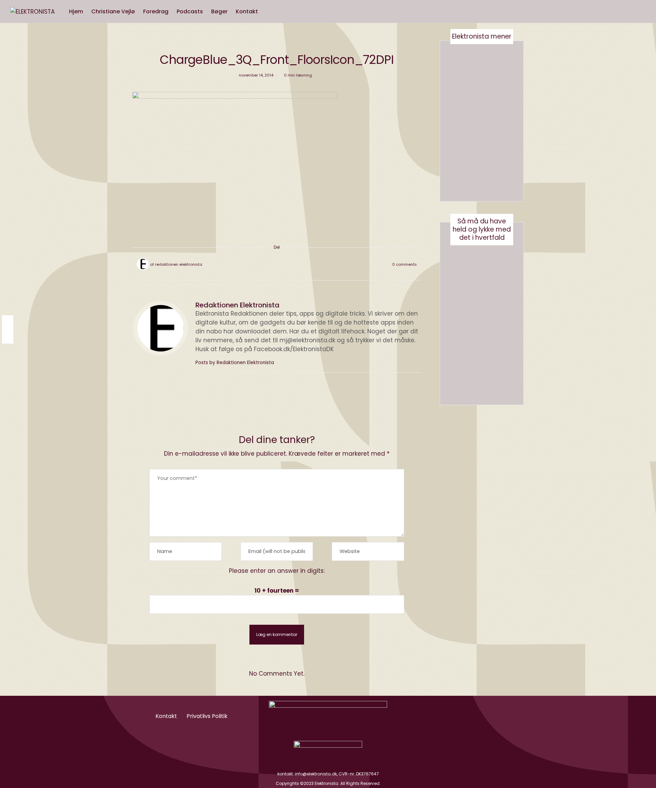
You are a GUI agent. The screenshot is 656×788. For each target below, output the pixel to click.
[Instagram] (456, 715)
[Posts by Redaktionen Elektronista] (143, 264)
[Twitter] (268, 264)
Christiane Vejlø (113, 11)
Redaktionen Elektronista (178, 264)
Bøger (219, 11)
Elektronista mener (481, 36)
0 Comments (404, 264)
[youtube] (7, 336)
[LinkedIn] (294, 264)
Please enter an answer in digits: (277, 571)
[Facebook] (259, 264)
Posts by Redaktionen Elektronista (235, 362)
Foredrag (155, 11)
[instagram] (7, 322)
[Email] (277, 264)
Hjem (76, 11)
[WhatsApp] (286, 264)
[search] (268, 11)
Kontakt (247, 11)
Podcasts (190, 11)
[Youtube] (473, 715)
